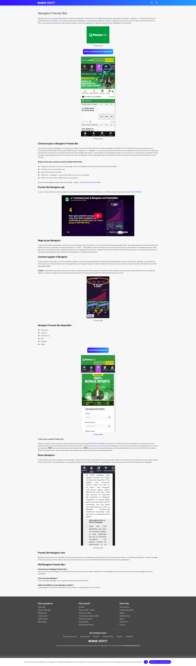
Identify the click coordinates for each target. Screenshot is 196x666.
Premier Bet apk (135, 192)
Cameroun (124, 622)
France (122, 625)
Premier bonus (146, 448)
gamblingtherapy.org (132, 645)
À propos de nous (70, 636)
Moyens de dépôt (85, 619)
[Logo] (98, 641)
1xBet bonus (43, 619)
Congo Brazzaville (127, 610)
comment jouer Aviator (50, 21)
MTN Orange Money (86, 625)
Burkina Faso (125, 616)
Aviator (82, 607)
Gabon (122, 613)
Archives (129, 636)
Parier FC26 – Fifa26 (86, 610)
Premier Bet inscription (97, 443)
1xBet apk (41, 607)
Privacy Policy (108, 636)
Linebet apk (42, 616)
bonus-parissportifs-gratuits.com (49, 3)
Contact (96, 636)
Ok (146, 662)
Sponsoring (84, 636)
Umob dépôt (83, 622)
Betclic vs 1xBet (85, 613)
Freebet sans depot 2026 (89, 616)
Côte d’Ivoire (125, 607)
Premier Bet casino (94, 182)
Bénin (122, 619)
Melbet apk (42, 613)
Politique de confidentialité (160, 662)
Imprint (119, 636)
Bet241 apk (42, 622)
